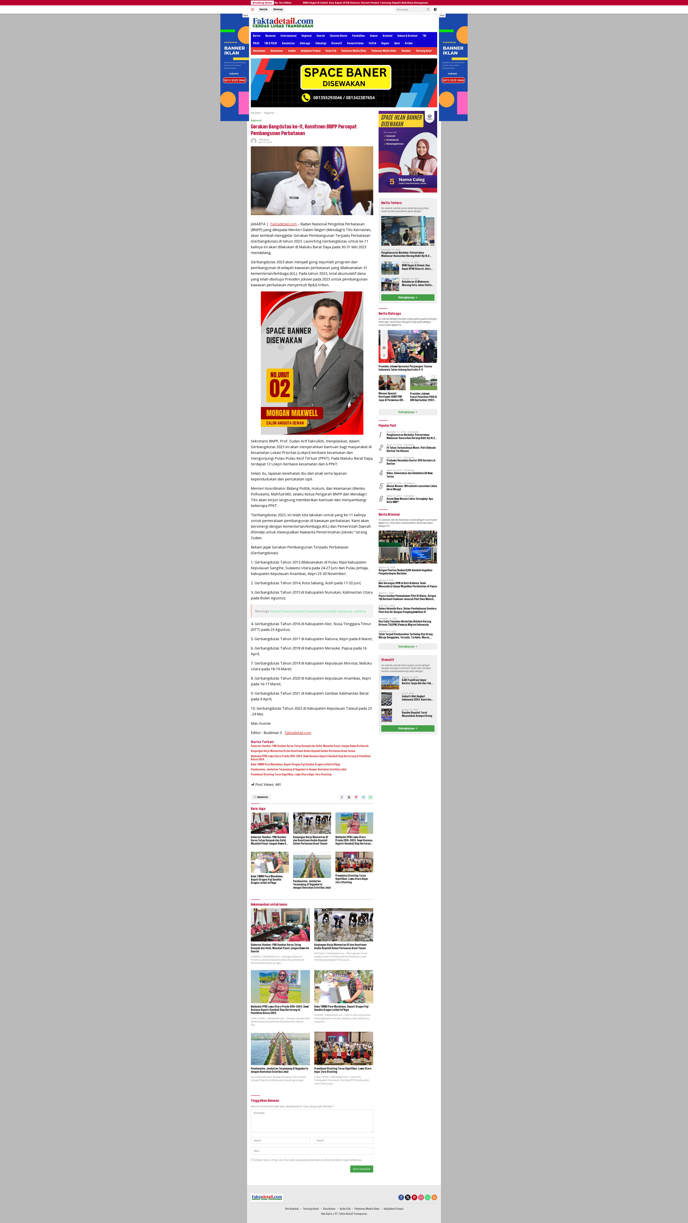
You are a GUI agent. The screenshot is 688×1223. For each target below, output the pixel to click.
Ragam (385, 43)
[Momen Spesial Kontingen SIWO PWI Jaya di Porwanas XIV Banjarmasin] (392, 382)
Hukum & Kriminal (407, 35)
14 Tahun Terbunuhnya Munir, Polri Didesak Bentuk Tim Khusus (411, 449)
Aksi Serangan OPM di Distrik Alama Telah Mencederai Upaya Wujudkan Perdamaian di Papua (408, 584)
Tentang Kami (424, 50)
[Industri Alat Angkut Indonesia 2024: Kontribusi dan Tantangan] (386, 699)
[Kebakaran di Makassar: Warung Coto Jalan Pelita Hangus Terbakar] (390, 284)
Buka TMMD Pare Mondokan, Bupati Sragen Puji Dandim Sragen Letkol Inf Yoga (295, 764)
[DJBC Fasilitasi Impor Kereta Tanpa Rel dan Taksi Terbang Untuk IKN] (390, 682)
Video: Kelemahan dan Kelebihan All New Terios (410, 475)
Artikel (409, 43)
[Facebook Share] (342, 797)
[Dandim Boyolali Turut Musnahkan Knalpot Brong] (386, 715)
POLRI (256, 43)
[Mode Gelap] (435, 9)
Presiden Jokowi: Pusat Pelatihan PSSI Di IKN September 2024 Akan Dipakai (423, 397)
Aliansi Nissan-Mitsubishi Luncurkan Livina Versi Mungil (412, 487)
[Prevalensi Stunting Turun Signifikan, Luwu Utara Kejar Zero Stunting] (354, 862)
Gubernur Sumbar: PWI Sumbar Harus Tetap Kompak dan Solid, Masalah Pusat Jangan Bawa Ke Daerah (310, 745)
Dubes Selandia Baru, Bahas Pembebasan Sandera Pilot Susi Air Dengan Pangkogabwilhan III (407, 610)
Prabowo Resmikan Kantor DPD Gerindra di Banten (411, 462)
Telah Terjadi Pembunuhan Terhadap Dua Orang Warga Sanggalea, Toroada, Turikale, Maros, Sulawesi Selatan (406, 636)
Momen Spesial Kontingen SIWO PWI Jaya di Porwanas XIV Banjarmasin (391, 397)
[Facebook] (401, 1198)
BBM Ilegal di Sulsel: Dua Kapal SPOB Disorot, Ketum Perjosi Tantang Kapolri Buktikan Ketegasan (417, 267)
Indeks (292, 50)
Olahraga (305, 43)
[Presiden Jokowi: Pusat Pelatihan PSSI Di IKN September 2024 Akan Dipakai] (423, 382)
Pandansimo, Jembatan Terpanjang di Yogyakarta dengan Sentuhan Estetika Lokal (298, 769)
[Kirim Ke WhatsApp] (370, 797)
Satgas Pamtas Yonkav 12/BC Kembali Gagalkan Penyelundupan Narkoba (405, 572)
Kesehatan (288, 43)
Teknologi (320, 43)
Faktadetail (263, 139)
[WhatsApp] (428, 1198)
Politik (372, 43)
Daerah (321, 35)
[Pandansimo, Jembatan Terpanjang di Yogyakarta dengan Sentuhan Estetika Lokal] (312, 865)
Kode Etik (331, 50)
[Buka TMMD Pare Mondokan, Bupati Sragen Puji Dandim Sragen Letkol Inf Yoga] (270, 862)
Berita (256, 35)
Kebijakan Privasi (311, 50)
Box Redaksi (292, 1208)
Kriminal (387, 35)
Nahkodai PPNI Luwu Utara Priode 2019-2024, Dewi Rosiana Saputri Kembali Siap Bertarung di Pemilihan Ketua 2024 (311, 758)
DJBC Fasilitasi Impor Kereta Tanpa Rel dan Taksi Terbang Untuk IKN (417, 681)
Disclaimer (259, 50)
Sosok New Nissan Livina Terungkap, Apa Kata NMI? (410, 500)
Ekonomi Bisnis (338, 35)
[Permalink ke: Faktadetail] (254, 140)
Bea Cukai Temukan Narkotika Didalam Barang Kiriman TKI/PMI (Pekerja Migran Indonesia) (405, 623)
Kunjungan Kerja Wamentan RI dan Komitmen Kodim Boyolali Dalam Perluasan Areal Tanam (303, 750)
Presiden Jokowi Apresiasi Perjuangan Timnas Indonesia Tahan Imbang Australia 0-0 (405, 368)
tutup (245, 15)
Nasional (270, 35)
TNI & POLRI (270, 43)
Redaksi (406, 50)
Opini (397, 43)
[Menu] (253, 9)
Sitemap (278, 9)
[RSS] (434, 1198)
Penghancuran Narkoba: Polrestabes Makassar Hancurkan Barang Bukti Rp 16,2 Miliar (405, 254)
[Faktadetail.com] (283, 22)
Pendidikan (358, 35)
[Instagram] (421, 1198)
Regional (307, 35)
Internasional (289, 35)
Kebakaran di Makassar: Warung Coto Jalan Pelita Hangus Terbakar (378, 2)
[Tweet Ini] (349, 797)
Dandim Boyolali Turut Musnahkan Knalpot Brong (417, 714)
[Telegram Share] (363, 797)
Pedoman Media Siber (353, 50)
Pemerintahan (355, 43)
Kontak (263, 9)
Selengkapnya (406, 297)
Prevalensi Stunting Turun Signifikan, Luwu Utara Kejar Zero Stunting (291, 774)
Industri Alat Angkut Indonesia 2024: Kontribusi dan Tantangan (417, 698)
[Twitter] (408, 1198)
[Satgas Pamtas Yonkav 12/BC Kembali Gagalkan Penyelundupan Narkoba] (408, 547)
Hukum (374, 35)
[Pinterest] (414, 1198)
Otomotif (336, 43)
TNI (424, 35)
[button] (428, 9)
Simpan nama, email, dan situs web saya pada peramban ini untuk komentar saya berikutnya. (308, 1160)
